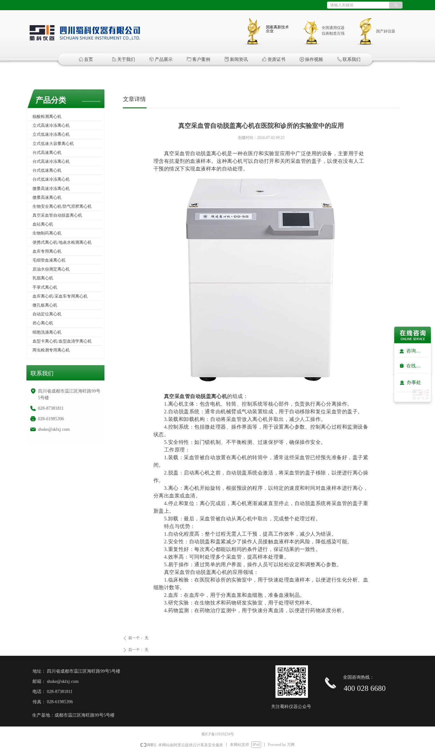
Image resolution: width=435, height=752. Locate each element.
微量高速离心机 (46, 197)
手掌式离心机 (44, 287)
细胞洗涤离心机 (46, 332)
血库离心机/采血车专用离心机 (60, 296)
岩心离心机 (42, 323)
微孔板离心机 (44, 305)
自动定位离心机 (46, 314)
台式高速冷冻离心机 (51, 161)
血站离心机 (42, 224)
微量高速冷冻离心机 (51, 188)
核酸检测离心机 (46, 116)
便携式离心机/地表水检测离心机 (62, 242)
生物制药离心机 (46, 233)
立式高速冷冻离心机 (51, 125)
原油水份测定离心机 (51, 269)
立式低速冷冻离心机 (51, 134)
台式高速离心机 (46, 152)
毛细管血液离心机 (49, 260)
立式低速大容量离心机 (53, 143)
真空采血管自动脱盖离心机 (57, 215)
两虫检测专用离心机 (51, 350)
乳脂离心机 (42, 278)
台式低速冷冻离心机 (51, 179)
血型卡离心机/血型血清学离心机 (62, 341)
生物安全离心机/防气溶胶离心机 (62, 206)
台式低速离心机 (46, 170)
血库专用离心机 (46, 251)
